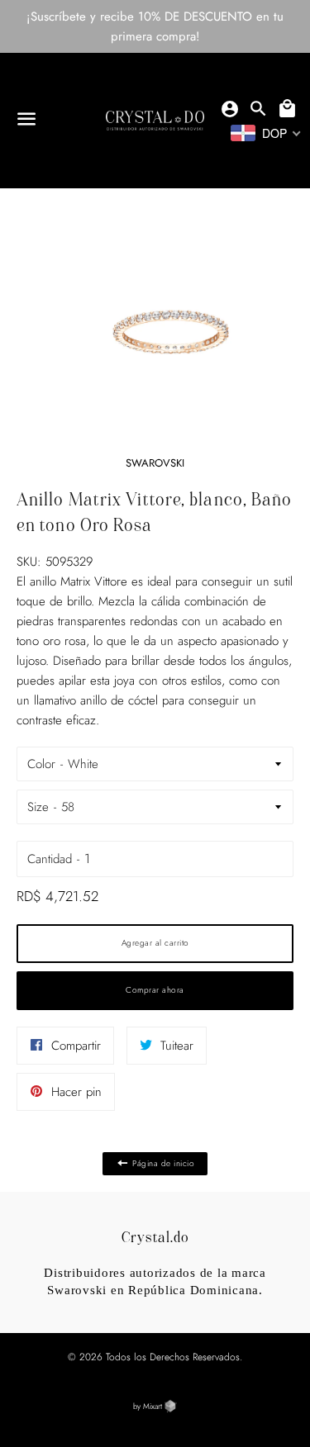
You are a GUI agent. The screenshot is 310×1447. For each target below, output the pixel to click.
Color (41, 764)
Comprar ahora (155, 990)
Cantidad (49, 859)
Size (38, 807)
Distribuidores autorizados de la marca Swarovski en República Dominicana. (155, 1281)
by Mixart (149, 1406)
